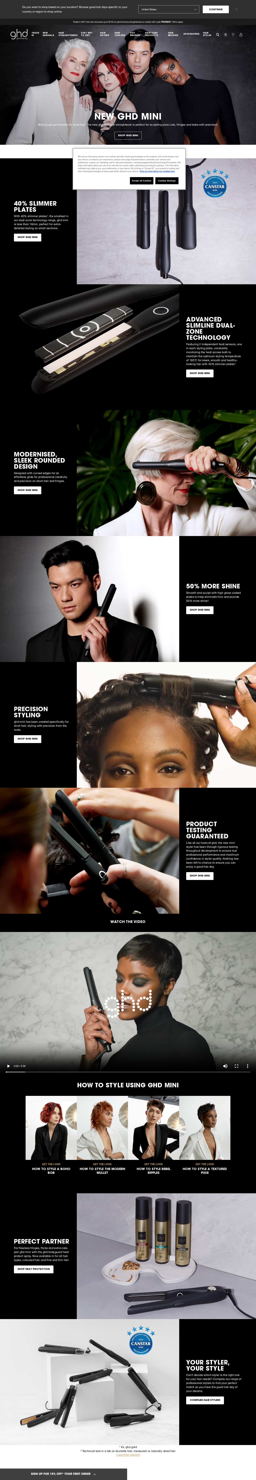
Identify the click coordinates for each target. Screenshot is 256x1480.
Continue (216, 10)
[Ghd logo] (19, 34)
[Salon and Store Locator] (233, 34)
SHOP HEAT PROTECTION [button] (34, 1269)
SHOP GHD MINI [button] (128, 135)
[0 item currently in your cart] (241, 34)
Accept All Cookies (141, 180)
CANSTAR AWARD (128, 1455)
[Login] (225, 34)
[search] (217, 34)
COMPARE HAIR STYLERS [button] (205, 1400)
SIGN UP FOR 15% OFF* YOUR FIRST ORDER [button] (61, 1474)
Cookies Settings (167, 180)
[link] (128, 22)
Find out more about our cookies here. (157, 171)
